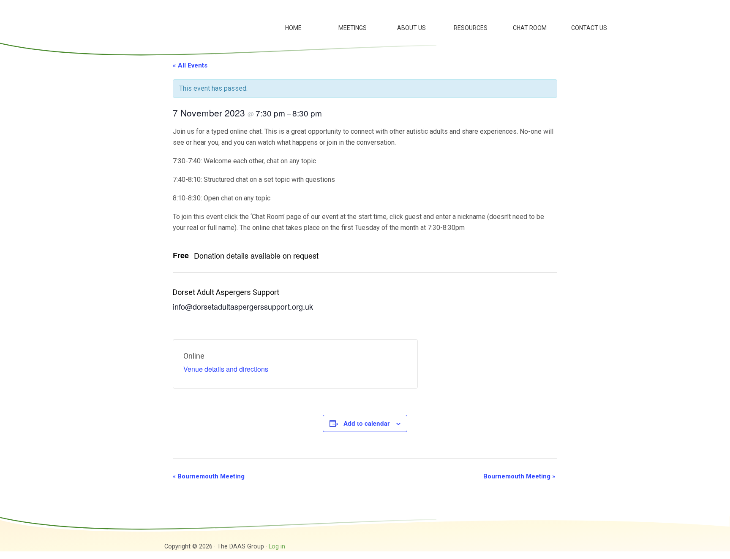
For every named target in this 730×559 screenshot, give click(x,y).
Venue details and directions (225, 369)
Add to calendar (366, 423)
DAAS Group (175, 21)
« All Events (190, 65)
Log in (277, 546)
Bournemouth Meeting (209, 476)
